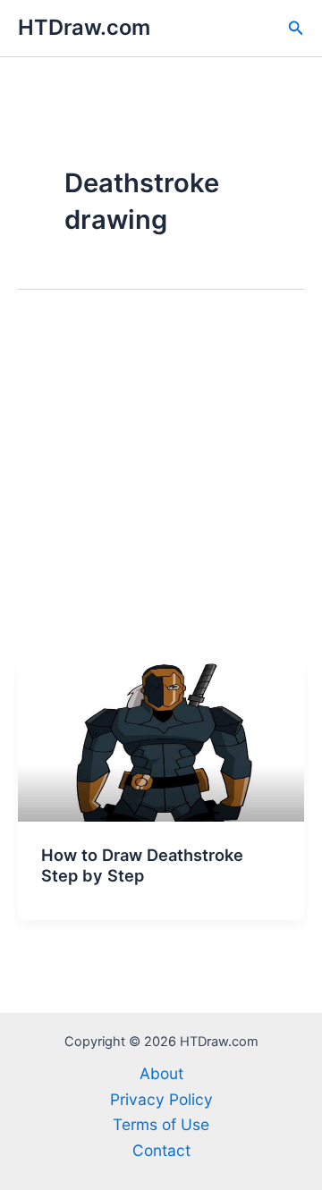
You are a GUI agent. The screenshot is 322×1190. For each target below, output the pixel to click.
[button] (296, 28)
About (161, 1073)
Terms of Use (161, 1124)
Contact (161, 1150)
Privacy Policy (161, 1099)
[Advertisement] (161, 491)
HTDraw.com (84, 27)
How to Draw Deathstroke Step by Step (142, 865)
